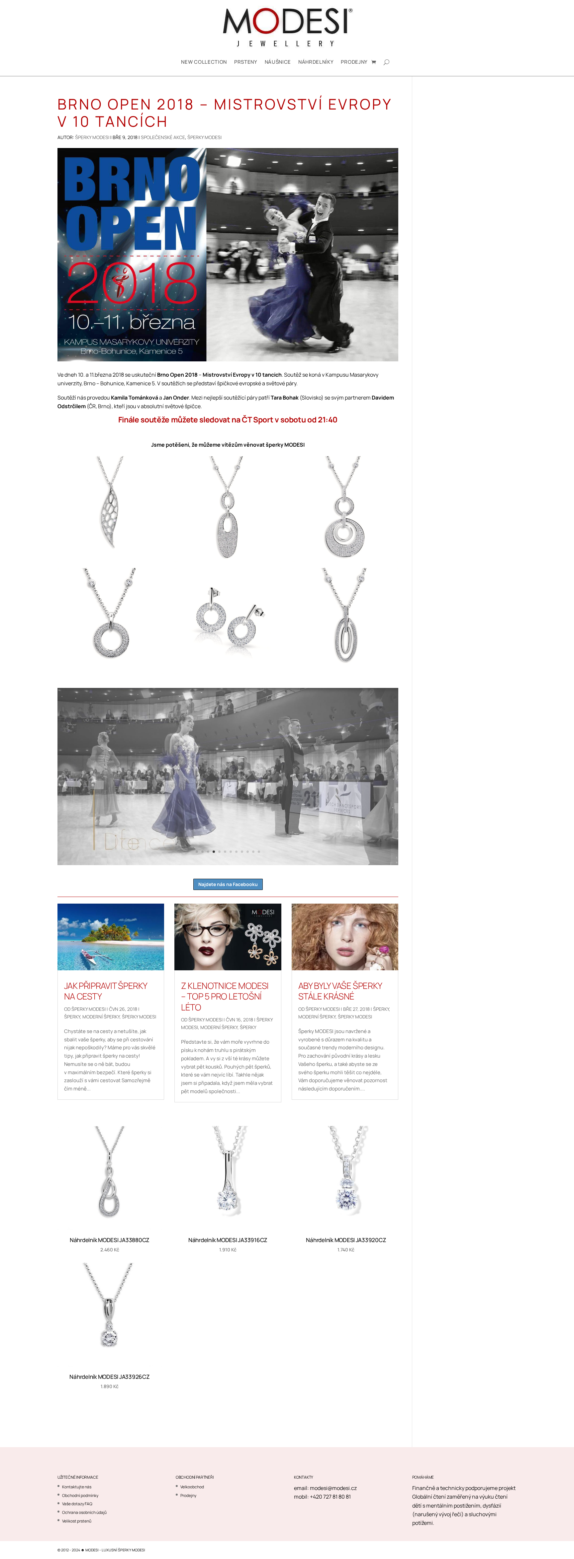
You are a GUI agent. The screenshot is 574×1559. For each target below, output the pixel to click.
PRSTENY (245, 61)
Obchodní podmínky (80, 1495)
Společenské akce (163, 137)
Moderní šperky (101, 1016)
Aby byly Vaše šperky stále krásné (340, 991)
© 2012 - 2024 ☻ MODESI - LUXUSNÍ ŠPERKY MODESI (101, 1549)
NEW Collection (204, 61)
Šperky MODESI (92, 137)
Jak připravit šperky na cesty (105, 991)
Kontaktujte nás (76, 1487)
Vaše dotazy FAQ (77, 1504)
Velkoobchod (192, 1487)
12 (259, 852)
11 (253, 852)
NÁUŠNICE (278, 61)
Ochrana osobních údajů (84, 1512)
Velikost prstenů (76, 1521)
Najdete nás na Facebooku (228, 884)
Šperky (72, 1016)
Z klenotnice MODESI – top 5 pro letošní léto (225, 996)
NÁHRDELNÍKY (316, 61)
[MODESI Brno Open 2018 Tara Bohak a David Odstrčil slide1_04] (227, 864)
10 (247, 852)
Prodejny (354, 61)
